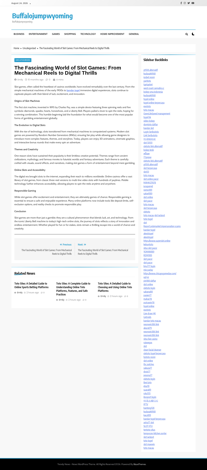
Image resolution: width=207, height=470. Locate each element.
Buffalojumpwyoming (42, 15)
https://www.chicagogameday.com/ (160, 273)
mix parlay (148, 269)
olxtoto (147, 211)
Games (56, 33)
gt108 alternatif (151, 69)
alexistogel (148, 233)
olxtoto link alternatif (153, 146)
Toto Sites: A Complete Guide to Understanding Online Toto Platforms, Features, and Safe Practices (73, 289)
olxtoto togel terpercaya (154, 353)
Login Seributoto (151, 131)
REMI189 (148, 255)
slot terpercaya (150, 168)
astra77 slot (149, 422)
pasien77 (148, 295)
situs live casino (150, 338)
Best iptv (148, 382)
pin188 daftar (150, 280)
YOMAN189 (149, 251)
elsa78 (146, 386)
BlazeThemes (140, 464)
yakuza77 (148, 367)
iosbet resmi (149, 77)
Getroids (147, 317)
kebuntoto (148, 244)
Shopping (70, 33)
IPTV (146, 404)
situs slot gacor (150, 248)
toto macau (149, 109)
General (134, 33)
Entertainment (38, 33)
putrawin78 (149, 302)
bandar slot (149, 128)
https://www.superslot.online (157, 240)
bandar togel (73, 90)
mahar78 (148, 298)
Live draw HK (150, 313)
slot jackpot (159, 215)
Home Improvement (112, 33)
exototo (147, 106)
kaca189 (147, 415)
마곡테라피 (150, 139)
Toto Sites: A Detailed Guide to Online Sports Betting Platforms (31, 285)
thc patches (149, 364)
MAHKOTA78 (150, 182)
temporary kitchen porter (155, 433)
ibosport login (150, 397)
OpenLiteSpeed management (157, 113)
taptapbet (148, 84)
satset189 (148, 193)
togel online (149, 99)
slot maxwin (149, 444)
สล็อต (147, 153)
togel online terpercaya (154, 102)
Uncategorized (23, 60)
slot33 (146, 171)
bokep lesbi (149, 149)
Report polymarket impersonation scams (162, 226)
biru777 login (149, 266)
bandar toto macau (152, 320)
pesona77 (148, 375)
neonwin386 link (151, 324)
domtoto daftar (151, 124)
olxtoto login (149, 288)
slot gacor (148, 200)
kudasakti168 (150, 73)
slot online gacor (151, 178)
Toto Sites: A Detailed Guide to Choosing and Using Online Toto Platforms (115, 287)
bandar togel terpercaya (154, 418)
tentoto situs (149, 429)
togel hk (147, 117)
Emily (20, 79)
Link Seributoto (150, 135)
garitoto (147, 80)
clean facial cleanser (152, 349)
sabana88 (148, 291)
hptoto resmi (149, 357)
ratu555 (147, 393)
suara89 (147, 389)
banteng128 (149, 407)
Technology (88, 33)
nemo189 (148, 189)
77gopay (147, 157)
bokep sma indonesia (153, 91)
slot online (148, 197)
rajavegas (148, 342)
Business (19, 33)
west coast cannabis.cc (154, 88)
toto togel (148, 218)
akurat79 (148, 327)
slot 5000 (148, 142)
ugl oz (146, 277)
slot (145, 222)
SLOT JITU (148, 426)
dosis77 (147, 371)
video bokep (149, 120)
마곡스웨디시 (151, 400)
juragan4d (148, 186)
